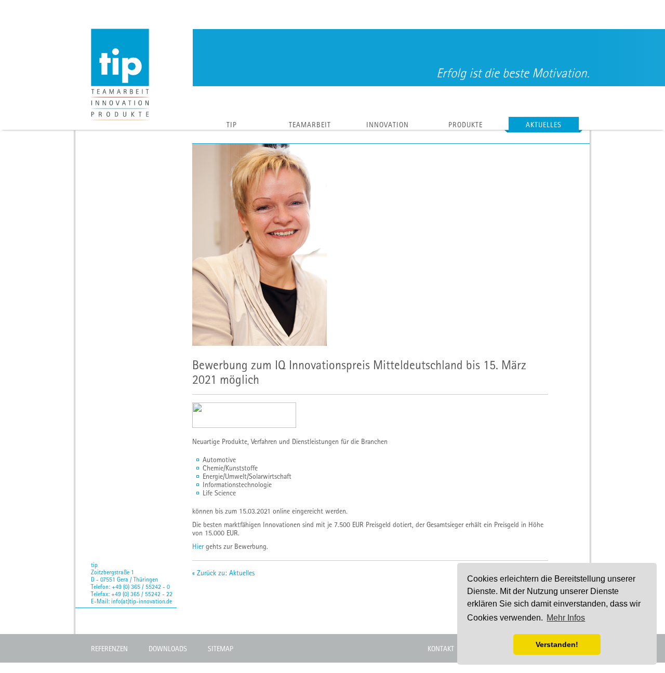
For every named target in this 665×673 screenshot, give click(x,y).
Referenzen (109, 648)
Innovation (387, 124)
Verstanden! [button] (557, 644)
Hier (198, 546)
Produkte (465, 124)
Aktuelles (544, 124)
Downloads (168, 648)
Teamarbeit (310, 124)
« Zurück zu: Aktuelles (223, 573)
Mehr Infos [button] (566, 617)
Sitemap (220, 648)
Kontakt (441, 648)
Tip (232, 124)
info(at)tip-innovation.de (141, 601)
